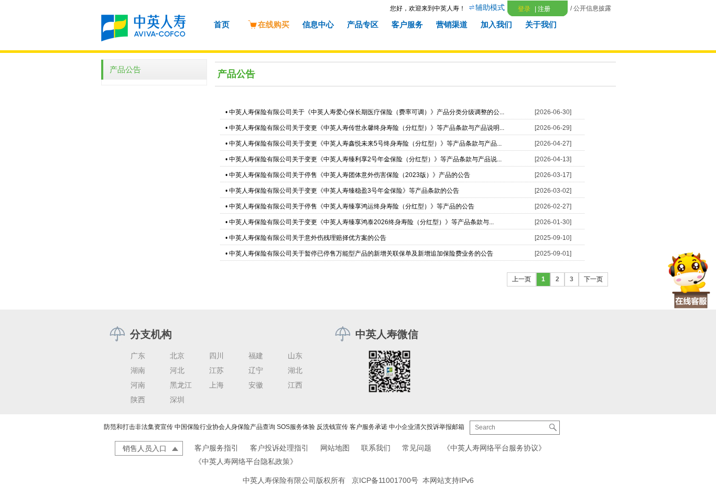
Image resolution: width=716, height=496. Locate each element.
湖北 (295, 370)
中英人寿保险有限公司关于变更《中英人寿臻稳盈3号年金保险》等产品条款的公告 (344, 190)
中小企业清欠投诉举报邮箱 (426, 427)
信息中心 (318, 24)
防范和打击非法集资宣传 (138, 427)
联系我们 (375, 448)
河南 (138, 385)
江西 (295, 385)
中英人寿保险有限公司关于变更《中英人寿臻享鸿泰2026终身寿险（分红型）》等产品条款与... (361, 222)
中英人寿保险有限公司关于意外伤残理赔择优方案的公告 (307, 237)
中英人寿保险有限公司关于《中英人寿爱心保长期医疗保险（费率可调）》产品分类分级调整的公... (366, 112)
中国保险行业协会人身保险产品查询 (225, 427)
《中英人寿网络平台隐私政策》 (245, 461)
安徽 (255, 385)
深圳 (177, 399)
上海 (216, 385)
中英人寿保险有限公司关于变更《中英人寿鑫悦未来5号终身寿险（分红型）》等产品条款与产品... (365, 143)
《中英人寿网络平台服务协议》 (494, 448)
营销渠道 (452, 24)
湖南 (138, 370)
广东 (138, 355)
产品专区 (362, 24)
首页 (222, 24)
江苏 (216, 370)
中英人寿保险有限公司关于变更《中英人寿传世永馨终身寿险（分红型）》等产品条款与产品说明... (366, 127)
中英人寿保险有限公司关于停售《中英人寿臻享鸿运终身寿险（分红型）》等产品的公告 (351, 206)
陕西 (138, 399)
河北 (177, 370)
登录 (524, 9)
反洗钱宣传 (332, 427)
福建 (255, 355)
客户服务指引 (216, 448)
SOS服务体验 (296, 427)
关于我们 (541, 24)
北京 (177, 355)
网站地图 (335, 448)
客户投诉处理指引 (279, 448)
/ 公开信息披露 (590, 8)
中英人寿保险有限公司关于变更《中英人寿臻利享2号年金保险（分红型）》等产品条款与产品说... (365, 159)
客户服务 (407, 24)
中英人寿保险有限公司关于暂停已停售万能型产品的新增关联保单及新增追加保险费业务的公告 (361, 253)
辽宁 (255, 370)
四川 (216, 355)
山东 (295, 355)
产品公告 (125, 69)
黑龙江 (181, 385)
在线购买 (273, 24)
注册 (542, 9)
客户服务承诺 (368, 427)
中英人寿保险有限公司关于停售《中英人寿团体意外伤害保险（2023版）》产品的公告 (349, 175)
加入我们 (496, 24)
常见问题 (416, 448)
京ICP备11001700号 (385, 480)
